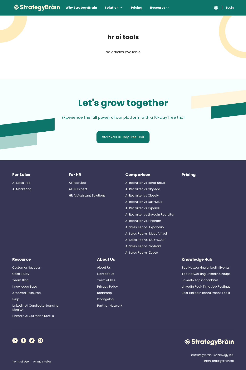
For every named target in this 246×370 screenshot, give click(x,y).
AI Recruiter (77, 183)
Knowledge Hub (197, 259)
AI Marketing (21, 189)
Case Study (20, 274)
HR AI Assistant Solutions (87, 195)
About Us (106, 259)
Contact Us (105, 274)
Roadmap (104, 293)
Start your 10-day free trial (123, 137)
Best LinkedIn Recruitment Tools (206, 293)
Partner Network (109, 305)
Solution (112, 7)
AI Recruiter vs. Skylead (142, 189)
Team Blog (20, 280)
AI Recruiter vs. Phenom (143, 221)
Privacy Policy (107, 286)
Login (230, 7)
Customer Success (26, 267)
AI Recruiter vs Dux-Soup (144, 202)
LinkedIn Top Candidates (200, 280)
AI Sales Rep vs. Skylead (143, 246)
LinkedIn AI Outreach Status (33, 316)
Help (15, 299)
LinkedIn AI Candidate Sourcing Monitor (35, 307)
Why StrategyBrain (81, 7)
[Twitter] (32, 340)
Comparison (137, 174)
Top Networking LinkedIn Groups (206, 274)
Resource (157, 7)
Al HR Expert (78, 189)
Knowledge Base (24, 286)
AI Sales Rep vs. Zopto (141, 252)
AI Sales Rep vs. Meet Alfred (146, 233)
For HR (75, 174)
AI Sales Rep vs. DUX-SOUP (145, 240)
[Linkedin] (15, 340)
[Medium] (40, 340)
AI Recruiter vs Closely (142, 195)
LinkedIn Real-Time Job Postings (206, 286)
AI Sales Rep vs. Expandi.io (144, 227)
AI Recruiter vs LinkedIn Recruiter (150, 214)
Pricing (136, 7)
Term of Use (106, 280)
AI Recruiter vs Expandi (142, 208)
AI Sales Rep (21, 183)
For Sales (21, 174)
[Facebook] (23, 340)
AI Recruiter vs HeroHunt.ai (145, 183)
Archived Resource (26, 293)
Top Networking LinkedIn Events (205, 267)
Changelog (105, 299)
